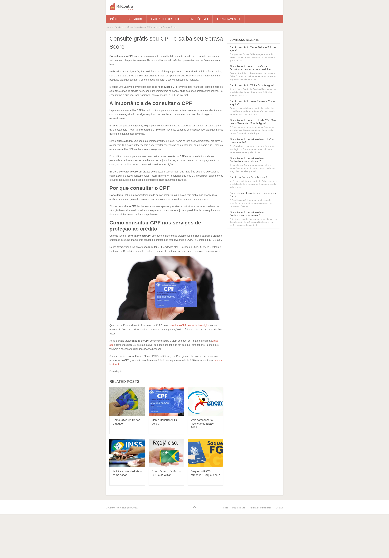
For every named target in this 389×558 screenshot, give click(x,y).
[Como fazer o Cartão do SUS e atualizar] (166, 453)
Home (108, 27)
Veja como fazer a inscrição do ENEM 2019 (202, 423)
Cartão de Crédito (165, 19)
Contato (279, 507)
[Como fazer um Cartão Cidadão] (127, 401)
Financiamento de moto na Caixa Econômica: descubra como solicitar (250, 68)
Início (114, 19)
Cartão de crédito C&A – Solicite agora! (252, 85)
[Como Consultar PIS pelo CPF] (166, 401)
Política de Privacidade (260, 507)
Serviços (135, 19)
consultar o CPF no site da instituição (189, 325)
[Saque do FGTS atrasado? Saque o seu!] (205, 453)
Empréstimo (198, 19)
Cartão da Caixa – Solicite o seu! (248, 177)
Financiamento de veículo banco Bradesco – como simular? (248, 214)
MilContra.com (113, 507)
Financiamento (228, 19)
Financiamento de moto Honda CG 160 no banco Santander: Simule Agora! (253, 122)
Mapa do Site (238, 507)
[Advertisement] (91, 535)
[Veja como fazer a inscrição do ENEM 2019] (205, 401)
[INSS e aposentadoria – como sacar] (127, 453)
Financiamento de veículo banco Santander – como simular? (248, 160)
